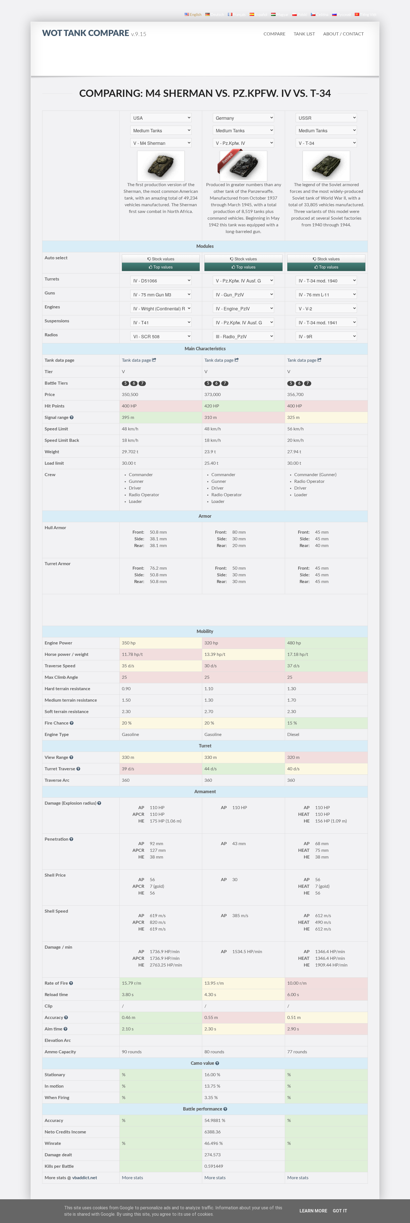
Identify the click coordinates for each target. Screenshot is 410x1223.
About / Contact (343, 34)
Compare (274, 34)
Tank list (304, 34)
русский (344, 15)
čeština (322, 15)
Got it (340, 1211)
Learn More (313, 1211)
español (261, 15)
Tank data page (137, 360)
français (239, 15)
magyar (282, 15)
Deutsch (217, 15)
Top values (162, 267)
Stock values (162, 259)
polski (302, 15)
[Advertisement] (205, 60)
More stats (132, 1178)
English (195, 15)
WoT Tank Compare (94, 33)
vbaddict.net (84, 1178)
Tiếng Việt (368, 15)
